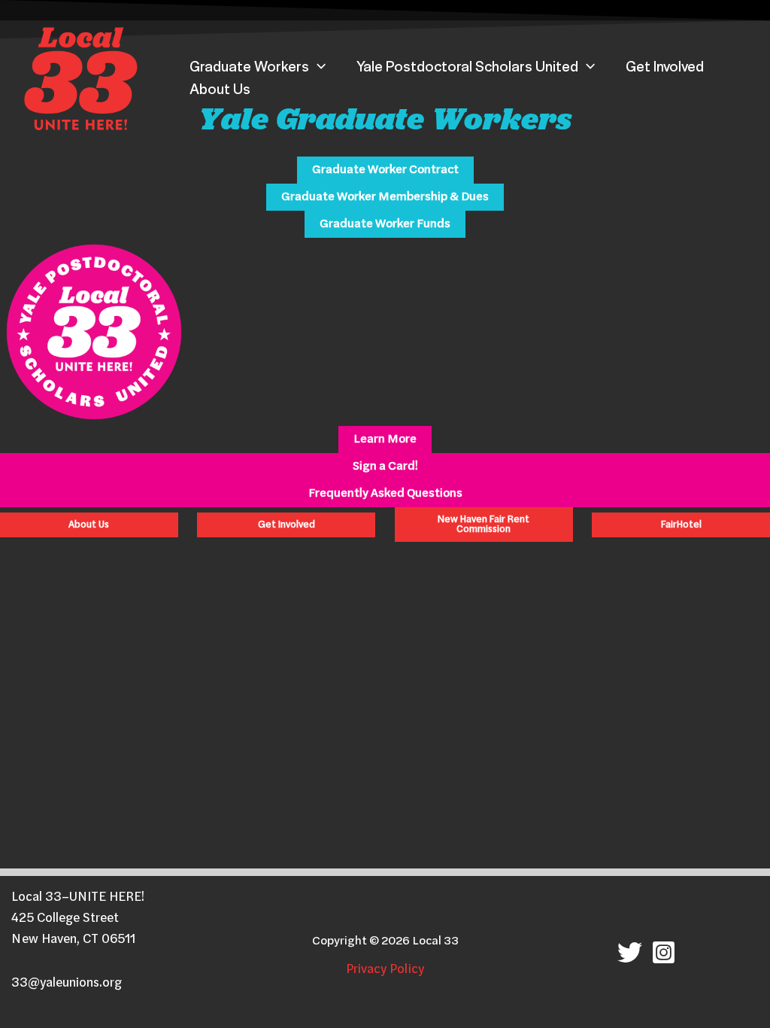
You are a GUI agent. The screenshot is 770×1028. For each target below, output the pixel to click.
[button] (317, 67)
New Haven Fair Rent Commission (483, 524)
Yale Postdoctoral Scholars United (467, 67)
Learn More (385, 439)
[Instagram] (663, 952)
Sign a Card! (385, 467)
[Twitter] (629, 952)
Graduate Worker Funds (385, 224)
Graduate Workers (249, 67)
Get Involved (665, 67)
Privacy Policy (385, 969)
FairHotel (681, 525)
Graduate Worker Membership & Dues (385, 197)
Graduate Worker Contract (385, 170)
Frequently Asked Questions (385, 494)
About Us (219, 90)
